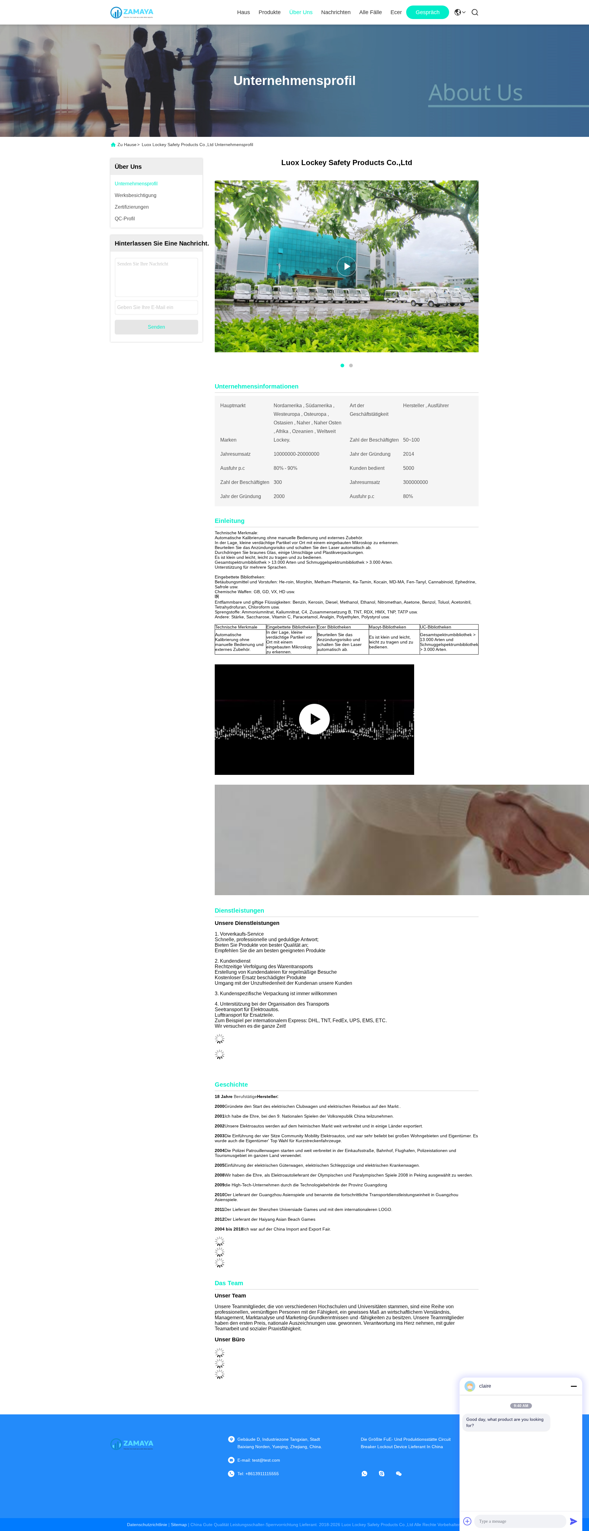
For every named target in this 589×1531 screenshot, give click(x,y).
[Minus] (573, 1386)
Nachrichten (336, 12)
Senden (156, 327)
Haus (243, 12)
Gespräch (428, 12)
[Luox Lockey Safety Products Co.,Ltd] (131, 12)
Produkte (270, 12)
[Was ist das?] (369, 1473)
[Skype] (386, 1473)
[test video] (314, 719)
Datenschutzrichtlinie (147, 1524)
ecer (396, 12)
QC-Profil (125, 218)
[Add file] (467, 1521)
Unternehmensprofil (136, 183)
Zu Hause (127, 144)
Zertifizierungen (132, 207)
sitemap (179, 1524)
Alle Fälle (370, 12)
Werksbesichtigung (135, 195)
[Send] (574, 1521)
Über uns (301, 12)
